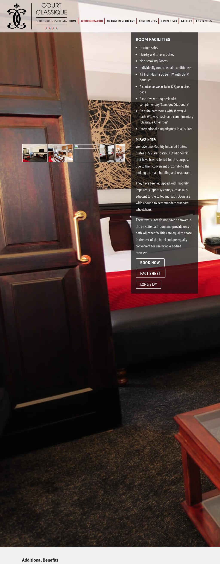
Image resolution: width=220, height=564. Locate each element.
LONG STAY (148, 284)
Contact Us (204, 21)
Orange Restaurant (121, 21)
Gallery (186, 21)
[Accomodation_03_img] (86, 147)
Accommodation (92, 21)
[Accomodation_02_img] (112, 160)
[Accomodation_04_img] (35, 160)
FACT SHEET (150, 273)
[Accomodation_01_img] (60, 160)
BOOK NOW (150, 262)
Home (73, 21)
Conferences (148, 21)
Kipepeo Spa (169, 21)
